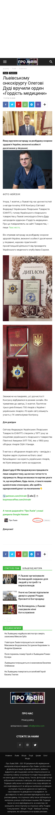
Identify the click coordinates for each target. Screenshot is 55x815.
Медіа (27, 758)
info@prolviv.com (36, 725)
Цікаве (38, 755)
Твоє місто (14, 227)
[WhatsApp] (25, 104)
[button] (4, 62)
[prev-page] (4, 620)
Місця (24, 755)
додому (6, 68)
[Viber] (38, 104)
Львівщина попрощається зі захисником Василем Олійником (28, 664)
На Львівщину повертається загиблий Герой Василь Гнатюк (25, 673)
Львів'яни (23, 68)
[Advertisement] (27, 29)
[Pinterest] (18, 104)
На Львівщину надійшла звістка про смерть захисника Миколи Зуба (25, 635)
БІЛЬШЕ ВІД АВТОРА (32, 568)
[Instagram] (27, 745)
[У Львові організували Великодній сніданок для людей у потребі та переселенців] (10, 579)
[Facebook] (5, 104)
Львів (14, 68)
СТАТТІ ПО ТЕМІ (12, 568)
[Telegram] (31, 104)
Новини (8, 755)
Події (31, 755)
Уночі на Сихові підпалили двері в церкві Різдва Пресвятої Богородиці (33, 595)
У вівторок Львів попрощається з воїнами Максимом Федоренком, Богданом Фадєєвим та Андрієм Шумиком (27, 645)
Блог (46, 755)
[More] (45, 104)
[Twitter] (12, 104)
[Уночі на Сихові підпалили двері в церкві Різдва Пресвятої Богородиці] (10, 596)
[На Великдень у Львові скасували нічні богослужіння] (10, 609)
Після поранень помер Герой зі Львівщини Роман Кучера (27, 655)
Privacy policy (27, 720)
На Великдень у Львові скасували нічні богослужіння (31, 609)
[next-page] (9, 620)
